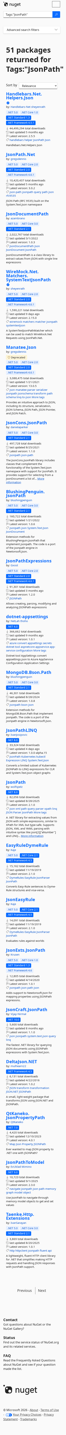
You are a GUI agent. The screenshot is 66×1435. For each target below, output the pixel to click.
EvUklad (16, 1166)
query (37, 192)
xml (18, 808)
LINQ (24, 760)
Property (27, 1144)
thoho (24, 621)
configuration (24, 650)
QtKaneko (17, 1122)
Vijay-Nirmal (18, 1014)
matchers (28, 321)
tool (17, 647)
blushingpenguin (21, 500)
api (50, 1250)
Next (42, 1290)
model (18, 1192)
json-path (15, 192)
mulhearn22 (18, 1066)
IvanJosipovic (19, 734)
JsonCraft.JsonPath (26, 1009)
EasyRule (30, 877)
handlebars (17, 140)
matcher (40, 321)
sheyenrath (38, 107)
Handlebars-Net (21, 107)
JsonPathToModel (25, 1162)
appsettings (34, 643)
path (45, 192)
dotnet (10, 647)
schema (11, 397)
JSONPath (16, 598)
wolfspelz (17, 787)
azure (13, 643)
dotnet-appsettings (27, 616)
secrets (47, 643)
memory (50, 1188)
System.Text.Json (37, 528)
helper (28, 140)
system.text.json (37, 1036)
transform (40, 393)
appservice (42, 647)
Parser (17, 812)
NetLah (15, 621)
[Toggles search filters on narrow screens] (56, 29)
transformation (39, 1088)
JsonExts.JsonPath (25, 950)
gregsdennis (18, 159)
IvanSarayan (18, 1223)
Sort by (11, 85)
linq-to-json (23, 397)
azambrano (18, 218)
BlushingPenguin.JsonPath (25, 493)
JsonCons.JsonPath (26, 423)
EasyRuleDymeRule (27, 845)
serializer (41, 389)
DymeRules (17, 877)
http (12, 1250)
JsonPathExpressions (29, 561)
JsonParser (43, 877)
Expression (13, 760)
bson (24, 704)
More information (32, 836)
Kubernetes (28, 756)
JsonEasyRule (20, 899)
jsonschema (25, 393)
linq (54, 808)
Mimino (27, 1166)
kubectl (40, 756)
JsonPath (38, 140)
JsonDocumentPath (27, 214)
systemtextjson (15, 325)
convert (22, 643)
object (27, 1192)
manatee (21, 389)
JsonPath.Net (20, 154)
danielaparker (19, 427)
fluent (43, 1250)
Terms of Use (50, 1410)
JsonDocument (15, 249)
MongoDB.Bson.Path (28, 672)
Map (12, 1144)
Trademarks (28, 1419)
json (51, 192)
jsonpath (27, 192)
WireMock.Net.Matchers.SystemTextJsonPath (28, 275)
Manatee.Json (21, 347)
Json (47, 140)
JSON (9, 812)
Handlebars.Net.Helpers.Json (24, 96)
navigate (15, 1188)
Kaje (13, 850)
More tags (38, 397)
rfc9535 (11, 195)
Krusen (15, 954)
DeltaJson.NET (21, 1062)
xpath (48, 808)
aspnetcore (28, 647)
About (34, 1410)
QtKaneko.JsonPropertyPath (25, 1115)
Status (9, 1337)
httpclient (21, 1250)
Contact (10, 1319)
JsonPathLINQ (21, 730)
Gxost (14, 565)
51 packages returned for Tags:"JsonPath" (31, 59)
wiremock (16, 321)
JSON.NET (12, 1091)
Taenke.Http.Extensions (20, 1216)
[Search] (56, 14)
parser (31, 389)
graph (10, 1192)
